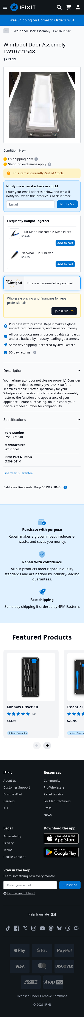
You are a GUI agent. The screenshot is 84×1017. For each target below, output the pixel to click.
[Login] (78, 7)
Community (52, 780)
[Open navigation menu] (5, 7)
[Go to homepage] (24, 7)
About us (9, 780)
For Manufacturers (57, 801)
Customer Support (16, 787)
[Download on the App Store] (61, 838)
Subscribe (70, 885)
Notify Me (67, 204)
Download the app (59, 828)
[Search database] (59, 7)
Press (47, 808)
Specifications (14, 419)
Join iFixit (64, 311)
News (48, 815)
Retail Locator (53, 794)
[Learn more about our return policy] (34, 352)
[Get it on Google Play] (61, 852)
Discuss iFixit (12, 794)
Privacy (8, 843)
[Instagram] (33, 928)
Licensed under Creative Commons (42, 996)
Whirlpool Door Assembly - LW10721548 (42, 31)
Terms (7, 850)
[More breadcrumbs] (6, 30)
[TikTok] (8, 928)
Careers (9, 801)
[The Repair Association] (76, 928)
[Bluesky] (59, 928)
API (5, 808)
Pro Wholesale (54, 787)
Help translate (38, 914)
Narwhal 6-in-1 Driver (37, 253)
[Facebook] (16, 928)
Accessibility (12, 836)
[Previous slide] (37, 745)
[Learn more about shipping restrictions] (36, 159)
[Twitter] (25, 928)
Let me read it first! (21, 893)
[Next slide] (47, 745)
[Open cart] (68, 7)
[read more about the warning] (65, 487)
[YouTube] (42, 928)
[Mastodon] (51, 928)
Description (12, 370)
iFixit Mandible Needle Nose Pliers (46, 232)
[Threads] (67, 928)
